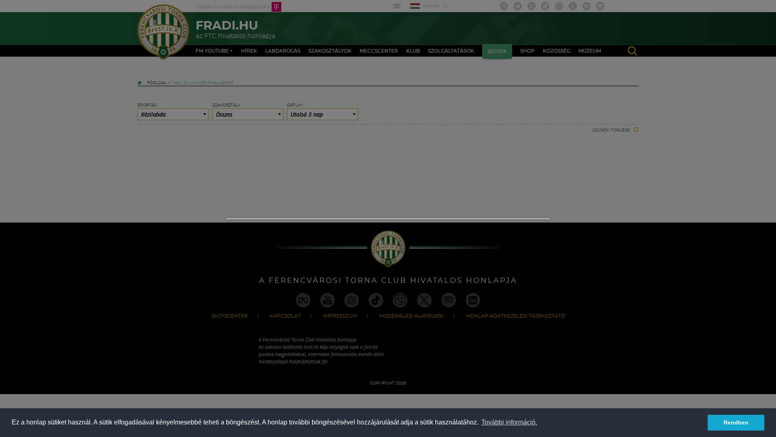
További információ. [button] (509, 422)
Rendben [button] (736, 422)
